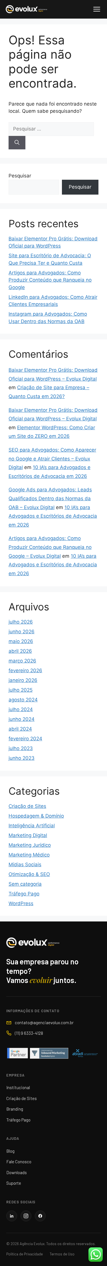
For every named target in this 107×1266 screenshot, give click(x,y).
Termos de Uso (62, 1254)
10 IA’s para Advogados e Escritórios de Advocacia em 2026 (53, 516)
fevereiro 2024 (25, 738)
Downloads (16, 1172)
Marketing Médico (29, 855)
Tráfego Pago (24, 894)
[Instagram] (26, 1215)
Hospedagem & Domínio (36, 816)
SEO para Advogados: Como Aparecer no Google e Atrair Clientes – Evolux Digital (52, 458)
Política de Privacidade (24, 1254)
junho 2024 (22, 719)
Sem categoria (25, 884)
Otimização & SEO (29, 874)
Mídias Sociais (25, 864)
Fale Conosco (18, 1161)
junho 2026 (22, 631)
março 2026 (22, 661)
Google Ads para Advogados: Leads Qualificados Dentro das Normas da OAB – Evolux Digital (50, 498)
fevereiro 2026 (25, 670)
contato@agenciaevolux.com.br (44, 1022)
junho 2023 (22, 758)
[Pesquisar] (17, 143)
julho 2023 (21, 748)
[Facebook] (40, 1215)
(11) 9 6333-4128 (29, 1033)
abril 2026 (20, 651)
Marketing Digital (28, 835)
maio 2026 (21, 641)
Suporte (13, 1183)
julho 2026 (21, 622)
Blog (10, 1151)
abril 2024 (20, 729)
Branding (14, 1108)
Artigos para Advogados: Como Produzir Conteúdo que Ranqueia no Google (50, 280)
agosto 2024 (23, 700)
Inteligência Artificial (32, 825)
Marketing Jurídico (30, 845)
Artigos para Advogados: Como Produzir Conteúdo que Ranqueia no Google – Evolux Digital (50, 547)
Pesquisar (20, 176)
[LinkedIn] (11, 1215)
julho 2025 (21, 690)
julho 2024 (21, 709)
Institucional (18, 1087)
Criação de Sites (27, 806)
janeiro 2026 (23, 680)
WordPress (21, 903)
